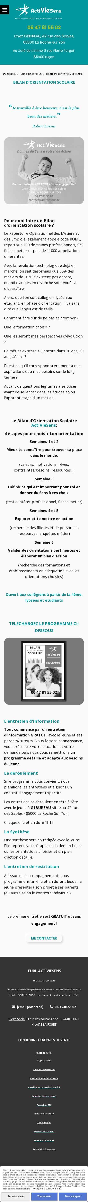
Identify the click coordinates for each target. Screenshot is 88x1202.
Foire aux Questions (44, 1140)
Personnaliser (16, 1196)
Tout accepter (73, 1196)
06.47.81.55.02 (63, 1007)
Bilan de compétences (44, 1069)
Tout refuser (44, 1196)
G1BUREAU (41, 807)
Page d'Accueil (44, 1060)
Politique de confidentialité (46, 1188)
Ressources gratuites (44, 1131)
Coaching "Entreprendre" (44, 1096)
